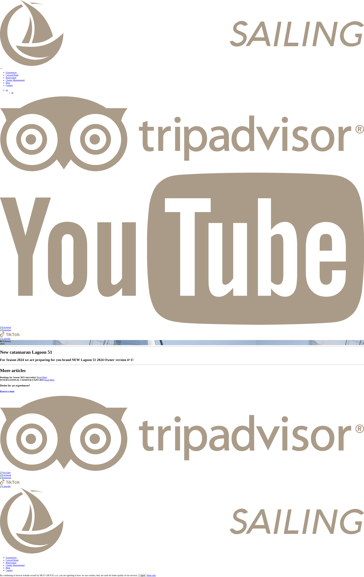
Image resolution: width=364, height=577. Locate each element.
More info (151, 575)
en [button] (7, 90)
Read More (42, 377)
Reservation (11, 77)
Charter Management (15, 80)
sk (12, 93)
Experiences (11, 72)
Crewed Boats (12, 75)
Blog (8, 83)
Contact (9, 85)
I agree (142, 575)
